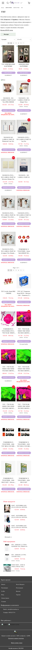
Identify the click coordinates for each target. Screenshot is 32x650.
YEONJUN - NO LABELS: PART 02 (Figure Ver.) (24, 100)
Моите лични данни (16, 642)
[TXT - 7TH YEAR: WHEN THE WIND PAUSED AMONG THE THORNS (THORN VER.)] (8, 394)
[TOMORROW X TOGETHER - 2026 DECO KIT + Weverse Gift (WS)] (8, 468)
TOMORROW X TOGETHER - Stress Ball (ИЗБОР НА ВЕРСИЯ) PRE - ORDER (23, 251)
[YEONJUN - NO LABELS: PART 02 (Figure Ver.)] (24, 87)
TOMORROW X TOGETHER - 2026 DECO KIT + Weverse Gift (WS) (8, 480)
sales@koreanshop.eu (13, 609)
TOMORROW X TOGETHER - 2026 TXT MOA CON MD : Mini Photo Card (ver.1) (24, 444)
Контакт (18, 591)
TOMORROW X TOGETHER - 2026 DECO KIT (24, 480)
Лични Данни (5, 598)
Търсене (18, 594)
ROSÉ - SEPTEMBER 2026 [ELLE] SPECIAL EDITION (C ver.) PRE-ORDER (19, 506)
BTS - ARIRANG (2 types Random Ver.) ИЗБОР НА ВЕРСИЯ (19, 545)
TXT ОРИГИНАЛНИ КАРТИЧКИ (8, 65)
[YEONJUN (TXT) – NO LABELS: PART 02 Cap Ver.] (24, 127)
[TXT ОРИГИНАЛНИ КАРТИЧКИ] (8, 54)
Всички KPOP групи (7, 30)
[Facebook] (3, 616)
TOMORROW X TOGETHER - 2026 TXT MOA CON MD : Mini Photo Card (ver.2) (8, 444)
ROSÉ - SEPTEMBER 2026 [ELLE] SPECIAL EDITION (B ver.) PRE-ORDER (19, 526)
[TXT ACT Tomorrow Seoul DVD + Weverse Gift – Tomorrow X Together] (24, 281)
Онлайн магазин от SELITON (16, 648)
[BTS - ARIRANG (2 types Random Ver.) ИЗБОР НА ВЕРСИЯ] (7, 548)
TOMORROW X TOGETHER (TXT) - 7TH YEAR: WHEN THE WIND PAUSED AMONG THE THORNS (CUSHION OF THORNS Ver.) (8, 331)
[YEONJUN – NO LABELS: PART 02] (24, 165)
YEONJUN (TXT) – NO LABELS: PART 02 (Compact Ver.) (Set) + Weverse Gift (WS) (8, 215)
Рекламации (4, 588)
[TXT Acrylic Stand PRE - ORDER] (8, 281)
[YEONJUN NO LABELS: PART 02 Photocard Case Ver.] (8, 127)
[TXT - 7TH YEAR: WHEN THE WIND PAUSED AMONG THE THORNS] (24, 318)
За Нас (3, 591)
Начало (3, 584)
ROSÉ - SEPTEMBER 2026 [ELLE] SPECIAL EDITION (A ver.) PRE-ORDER (19, 516)
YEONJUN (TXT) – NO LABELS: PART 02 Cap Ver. (24, 139)
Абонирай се (8, 537)
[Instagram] (6, 616)
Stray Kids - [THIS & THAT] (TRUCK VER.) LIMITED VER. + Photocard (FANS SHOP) (19, 565)
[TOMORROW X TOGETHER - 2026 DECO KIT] (24, 468)
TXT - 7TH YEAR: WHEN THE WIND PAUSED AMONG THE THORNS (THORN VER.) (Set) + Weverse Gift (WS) (24, 369)
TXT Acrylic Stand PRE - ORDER (8, 292)
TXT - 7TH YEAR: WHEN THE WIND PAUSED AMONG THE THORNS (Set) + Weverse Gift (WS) (8, 369)
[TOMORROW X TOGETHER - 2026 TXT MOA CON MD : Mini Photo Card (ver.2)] (8, 432)
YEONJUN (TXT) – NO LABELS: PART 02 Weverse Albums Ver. (8, 177)
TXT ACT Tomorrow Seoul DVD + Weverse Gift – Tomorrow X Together (23, 293)
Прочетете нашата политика (16, 638)
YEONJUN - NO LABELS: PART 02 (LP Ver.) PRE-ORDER (8, 100)
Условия (3, 601)
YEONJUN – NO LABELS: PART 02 (24, 176)
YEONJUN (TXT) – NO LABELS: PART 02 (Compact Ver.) (24, 215)
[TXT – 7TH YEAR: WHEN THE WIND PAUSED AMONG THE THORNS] (24, 394)
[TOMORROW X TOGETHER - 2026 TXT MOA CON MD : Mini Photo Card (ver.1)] (24, 432)
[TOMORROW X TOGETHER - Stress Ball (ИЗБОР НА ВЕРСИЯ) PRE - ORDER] (24, 239)
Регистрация (19, 588)
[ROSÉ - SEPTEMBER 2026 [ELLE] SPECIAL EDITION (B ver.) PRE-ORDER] (7, 529)
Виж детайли (8, 72)
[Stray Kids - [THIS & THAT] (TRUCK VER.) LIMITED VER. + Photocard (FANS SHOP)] (7, 568)
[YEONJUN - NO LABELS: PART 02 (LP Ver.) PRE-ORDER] (8, 87)
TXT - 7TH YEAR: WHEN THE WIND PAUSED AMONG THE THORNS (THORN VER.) (8, 406)
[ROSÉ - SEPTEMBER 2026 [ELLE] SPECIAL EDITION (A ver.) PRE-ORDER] (7, 519)
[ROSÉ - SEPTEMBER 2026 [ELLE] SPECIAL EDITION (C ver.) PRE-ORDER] (7, 508)
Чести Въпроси (20, 584)
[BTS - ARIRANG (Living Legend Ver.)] (7, 558)
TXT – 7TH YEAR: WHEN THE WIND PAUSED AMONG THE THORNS (24, 406)
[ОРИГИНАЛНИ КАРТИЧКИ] (24, 54)
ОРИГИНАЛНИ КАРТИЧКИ (24, 65)
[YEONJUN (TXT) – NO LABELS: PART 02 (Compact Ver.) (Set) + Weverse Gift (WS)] (8, 202)
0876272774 (12, 612)
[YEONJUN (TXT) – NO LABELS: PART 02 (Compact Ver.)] (24, 202)
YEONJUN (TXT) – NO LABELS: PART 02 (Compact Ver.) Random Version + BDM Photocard (8, 251)
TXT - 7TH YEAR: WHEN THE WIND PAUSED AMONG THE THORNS (24, 331)
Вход (2, 594)
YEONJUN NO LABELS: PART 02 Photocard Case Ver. (8, 139)
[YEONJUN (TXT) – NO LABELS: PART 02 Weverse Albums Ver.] (8, 165)
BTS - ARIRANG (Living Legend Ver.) (19, 555)
